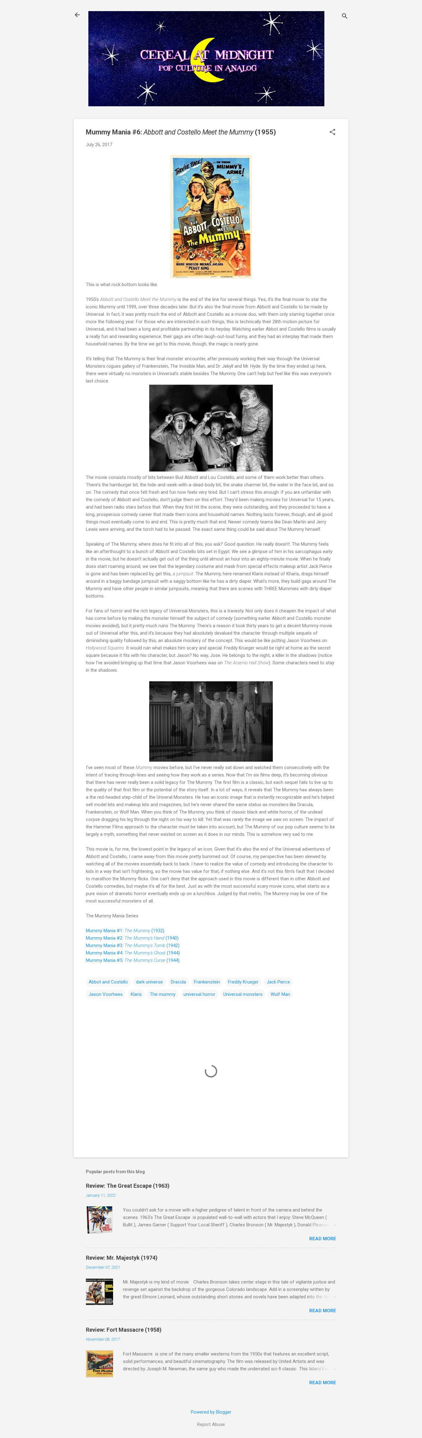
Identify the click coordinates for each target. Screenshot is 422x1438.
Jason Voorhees (106, 994)
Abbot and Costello (108, 982)
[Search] (344, 16)
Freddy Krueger (243, 982)
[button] (332, 132)
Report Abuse (211, 1424)
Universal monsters (243, 994)
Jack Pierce (278, 982)
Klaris (136, 994)
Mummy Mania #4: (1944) (133, 953)
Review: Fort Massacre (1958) (124, 1329)
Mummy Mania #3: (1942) (132, 945)
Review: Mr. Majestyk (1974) (122, 1257)
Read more (322, 1238)
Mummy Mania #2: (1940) (132, 938)
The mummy (162, 994)
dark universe (149, 982)
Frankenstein (207, 982)
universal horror (199, 994)
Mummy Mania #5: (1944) (132, 960)
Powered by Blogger (211, 1412)
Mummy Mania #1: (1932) (125, 930)
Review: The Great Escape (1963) (128, 1185)
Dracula (178, 982)
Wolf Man (280, 994)
